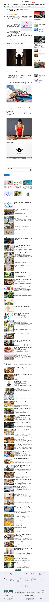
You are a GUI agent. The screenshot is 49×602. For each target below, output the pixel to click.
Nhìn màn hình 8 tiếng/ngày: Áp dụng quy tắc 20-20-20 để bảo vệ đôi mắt (23, 314)
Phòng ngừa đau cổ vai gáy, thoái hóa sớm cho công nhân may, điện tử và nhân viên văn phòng (22, 507)
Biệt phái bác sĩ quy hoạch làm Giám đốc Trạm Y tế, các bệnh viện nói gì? (42, 25)
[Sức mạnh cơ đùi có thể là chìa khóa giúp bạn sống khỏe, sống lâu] (9, 537)
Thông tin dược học (12, 581)
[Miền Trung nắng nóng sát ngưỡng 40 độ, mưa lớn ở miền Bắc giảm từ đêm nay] (9, 219)
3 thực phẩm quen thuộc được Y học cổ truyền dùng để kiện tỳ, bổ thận (42, 55)
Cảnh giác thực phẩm (33, 578)
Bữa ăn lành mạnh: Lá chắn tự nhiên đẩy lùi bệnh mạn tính (23, 375)
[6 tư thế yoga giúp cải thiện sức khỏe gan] (9, 461)
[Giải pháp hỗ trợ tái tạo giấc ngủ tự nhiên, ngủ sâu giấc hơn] (8, 182)
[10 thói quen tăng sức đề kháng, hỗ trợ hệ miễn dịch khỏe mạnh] (9, 255)
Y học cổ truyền (23, 4)
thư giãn (28, 112)
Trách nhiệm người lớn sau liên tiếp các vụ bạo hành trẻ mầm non (42, 80)
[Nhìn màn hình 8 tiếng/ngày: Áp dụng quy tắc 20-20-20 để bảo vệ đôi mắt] (9, 316)
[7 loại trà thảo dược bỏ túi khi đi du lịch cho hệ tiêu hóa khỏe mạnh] (18, 193)
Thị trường (41, 4)
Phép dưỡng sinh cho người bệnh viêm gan (22, 562)
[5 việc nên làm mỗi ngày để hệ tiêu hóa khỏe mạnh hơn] (9, 323)
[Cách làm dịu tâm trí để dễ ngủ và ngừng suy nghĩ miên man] (9, 268)
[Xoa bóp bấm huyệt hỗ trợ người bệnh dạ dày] (9, 309)
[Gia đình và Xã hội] (33, 2)
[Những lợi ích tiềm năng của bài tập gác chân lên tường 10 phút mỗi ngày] (9, 551)
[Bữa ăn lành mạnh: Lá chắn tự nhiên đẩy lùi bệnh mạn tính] (9, 377)
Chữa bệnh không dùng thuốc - (18, 247)
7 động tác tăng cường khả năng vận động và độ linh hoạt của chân (23, 382)
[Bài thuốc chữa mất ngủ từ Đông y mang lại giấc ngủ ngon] (18, 182)
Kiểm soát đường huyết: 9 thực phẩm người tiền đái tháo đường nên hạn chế (22, 368)
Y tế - (34, 20)
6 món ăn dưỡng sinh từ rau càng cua (21, 541)
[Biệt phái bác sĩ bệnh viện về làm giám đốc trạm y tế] (9, 205)
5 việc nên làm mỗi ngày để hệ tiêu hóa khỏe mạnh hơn (22, 321)
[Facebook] (42, 590)
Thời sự (8, 4)
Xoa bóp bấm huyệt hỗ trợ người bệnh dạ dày (22, 306)
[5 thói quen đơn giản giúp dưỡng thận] (9, 475)
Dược (20, 4)
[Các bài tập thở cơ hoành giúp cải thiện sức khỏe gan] (9, 261)
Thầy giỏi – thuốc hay (14, 6)
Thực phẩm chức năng (33, 579)
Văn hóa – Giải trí (41, 579)
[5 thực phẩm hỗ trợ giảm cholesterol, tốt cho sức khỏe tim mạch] (9, 350)
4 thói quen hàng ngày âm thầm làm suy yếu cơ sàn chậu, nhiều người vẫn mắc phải (22, 395)
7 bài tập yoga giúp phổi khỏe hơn (20, 493)
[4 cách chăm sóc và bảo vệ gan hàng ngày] (9, 302)
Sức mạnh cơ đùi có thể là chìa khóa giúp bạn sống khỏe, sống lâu (22, 535)
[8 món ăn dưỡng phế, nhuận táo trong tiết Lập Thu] (9, 482)
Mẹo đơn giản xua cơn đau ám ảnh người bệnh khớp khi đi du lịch (26, 29)
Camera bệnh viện (6, 584)
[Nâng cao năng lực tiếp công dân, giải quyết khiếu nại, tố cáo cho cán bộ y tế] (39, 14)
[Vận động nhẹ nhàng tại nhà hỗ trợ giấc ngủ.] (19, 128)
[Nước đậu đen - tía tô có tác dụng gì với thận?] (9, 411)
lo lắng (7, 42)
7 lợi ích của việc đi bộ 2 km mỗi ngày (21, 272)
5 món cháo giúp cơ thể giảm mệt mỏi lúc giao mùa (22, 280)
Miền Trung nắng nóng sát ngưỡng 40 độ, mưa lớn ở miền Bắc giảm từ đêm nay (23, 217)
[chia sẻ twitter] (5, 11)
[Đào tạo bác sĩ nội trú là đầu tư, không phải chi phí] (36, 75)
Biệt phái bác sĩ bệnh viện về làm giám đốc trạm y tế (23, 203)
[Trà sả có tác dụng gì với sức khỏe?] (9, 558)
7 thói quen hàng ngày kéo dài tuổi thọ (21, 514)
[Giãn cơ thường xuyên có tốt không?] (9, 502)
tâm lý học (8, 25)
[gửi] (30, 170)
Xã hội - (15, 218)
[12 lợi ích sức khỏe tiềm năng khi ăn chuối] (9, 523)
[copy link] (5, 13)
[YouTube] (43, 590)
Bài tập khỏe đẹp (27, 586)
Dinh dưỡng (29, 4)
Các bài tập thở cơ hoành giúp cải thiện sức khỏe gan (23, 259)
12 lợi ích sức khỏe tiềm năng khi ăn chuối (21, 520)
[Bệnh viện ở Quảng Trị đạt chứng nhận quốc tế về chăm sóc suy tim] (36, 29)
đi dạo (25, 112)
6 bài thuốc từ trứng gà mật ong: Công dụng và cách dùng (22, 223)
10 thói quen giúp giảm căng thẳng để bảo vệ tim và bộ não (23, 239)
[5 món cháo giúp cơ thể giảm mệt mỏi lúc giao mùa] (9, 282)
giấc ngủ (19, 25)
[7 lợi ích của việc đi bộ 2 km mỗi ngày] (9, 275)
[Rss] (44, 590)
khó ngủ (12, 19)
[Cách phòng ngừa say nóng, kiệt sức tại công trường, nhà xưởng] (9, 468)
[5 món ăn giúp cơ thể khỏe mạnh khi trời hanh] (9, 336)
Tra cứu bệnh (10, 4)
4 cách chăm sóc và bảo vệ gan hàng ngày (21, 299)
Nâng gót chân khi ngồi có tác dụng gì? (21, 354)
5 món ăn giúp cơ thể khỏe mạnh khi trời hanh (22, 333)
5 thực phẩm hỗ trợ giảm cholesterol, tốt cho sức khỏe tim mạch (23, 348)
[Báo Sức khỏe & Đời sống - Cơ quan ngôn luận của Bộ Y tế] (24, 1)
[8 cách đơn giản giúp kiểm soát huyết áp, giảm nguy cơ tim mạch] (9, 289)
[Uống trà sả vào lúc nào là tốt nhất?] (9, 404)
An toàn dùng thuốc (12, 580)
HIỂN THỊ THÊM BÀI (18, 569)
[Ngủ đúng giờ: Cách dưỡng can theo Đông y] (9, 425)
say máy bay (26, 41)
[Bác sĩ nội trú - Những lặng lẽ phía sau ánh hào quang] (9, 212)
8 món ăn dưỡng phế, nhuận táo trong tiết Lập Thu (23, 479)
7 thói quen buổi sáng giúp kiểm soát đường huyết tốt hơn (22, 416)
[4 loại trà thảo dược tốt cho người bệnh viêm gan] (9, 447)
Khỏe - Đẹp (32, 4)
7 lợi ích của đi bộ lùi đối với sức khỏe (21, 326)
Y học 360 (17, 4)
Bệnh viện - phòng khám (21, 6)
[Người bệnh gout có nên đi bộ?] (9, 489)
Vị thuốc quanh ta (26, 6)
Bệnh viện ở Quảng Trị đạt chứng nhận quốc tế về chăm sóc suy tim (42, 29)
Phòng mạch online (37, 4)
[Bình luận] (5, 17)
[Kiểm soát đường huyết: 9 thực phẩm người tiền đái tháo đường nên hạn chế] (9, 370)
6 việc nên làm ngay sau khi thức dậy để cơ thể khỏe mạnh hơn (22, 430)
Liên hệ (43, 592)
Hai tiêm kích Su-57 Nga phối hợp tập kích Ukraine (21, 230)
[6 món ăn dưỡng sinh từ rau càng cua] (9, 544)
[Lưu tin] (5, 15)
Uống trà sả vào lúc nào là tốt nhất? (20, 401)
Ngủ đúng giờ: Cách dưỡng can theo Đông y (22, 422)
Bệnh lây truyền (33, 584)
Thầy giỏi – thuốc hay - (17, 225)
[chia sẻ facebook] (5, 9)
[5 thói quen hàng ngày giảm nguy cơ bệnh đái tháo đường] (9, 248)
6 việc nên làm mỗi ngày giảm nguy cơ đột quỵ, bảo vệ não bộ (22, 452)
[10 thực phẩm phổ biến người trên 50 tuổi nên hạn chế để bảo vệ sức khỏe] (9, 440)
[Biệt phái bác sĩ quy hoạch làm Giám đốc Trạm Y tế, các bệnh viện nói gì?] (36, 25)
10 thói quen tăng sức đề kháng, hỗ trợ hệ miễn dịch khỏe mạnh (22, 253)
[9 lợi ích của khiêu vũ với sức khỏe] (9, 530)
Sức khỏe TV (14, 4)
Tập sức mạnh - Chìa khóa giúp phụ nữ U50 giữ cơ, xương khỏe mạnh (22, 341)
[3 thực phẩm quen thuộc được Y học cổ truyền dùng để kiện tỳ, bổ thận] (36, 55)
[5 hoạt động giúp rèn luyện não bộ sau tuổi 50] (9, 391)
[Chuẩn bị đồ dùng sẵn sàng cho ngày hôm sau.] (19, 93)
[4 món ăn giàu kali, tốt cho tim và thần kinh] (9, 295)
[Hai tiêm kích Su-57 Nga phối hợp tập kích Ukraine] (9, 232)
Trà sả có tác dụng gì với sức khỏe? (20, 555)
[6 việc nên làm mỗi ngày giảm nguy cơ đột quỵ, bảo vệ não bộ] (9, 454)
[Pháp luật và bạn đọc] (37, 2)
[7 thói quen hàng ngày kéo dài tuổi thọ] (9, 517)
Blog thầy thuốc (37, 60)
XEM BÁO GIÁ (31, 595)
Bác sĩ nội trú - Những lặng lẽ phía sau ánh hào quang (22, 210)
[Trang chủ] (4, 4)
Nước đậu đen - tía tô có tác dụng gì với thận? (22, 408)
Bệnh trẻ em (26, 579)
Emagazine (18, 581)
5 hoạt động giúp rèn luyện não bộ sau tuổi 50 (22, 388)
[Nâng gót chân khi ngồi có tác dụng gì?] (9, 357)
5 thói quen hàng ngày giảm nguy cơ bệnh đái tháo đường (22, 246)
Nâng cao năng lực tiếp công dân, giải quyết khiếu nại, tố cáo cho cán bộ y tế (39, 19)
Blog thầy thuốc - (16, 211)
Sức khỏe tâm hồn (27, 580)
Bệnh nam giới (26, 578)
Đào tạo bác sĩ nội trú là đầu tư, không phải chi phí (42, 75)
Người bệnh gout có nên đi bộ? (19, 486)
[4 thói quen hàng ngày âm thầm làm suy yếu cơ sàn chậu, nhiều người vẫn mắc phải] (9, 397)
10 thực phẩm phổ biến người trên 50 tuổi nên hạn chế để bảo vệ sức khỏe (23, 438)
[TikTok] (41, 590)
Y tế (5, 4)
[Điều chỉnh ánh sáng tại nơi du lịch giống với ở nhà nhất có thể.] (19, 57)
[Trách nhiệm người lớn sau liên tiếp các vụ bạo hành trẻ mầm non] (36, 80)
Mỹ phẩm (26, 584)
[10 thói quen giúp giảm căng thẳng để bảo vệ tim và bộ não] (9, 241)
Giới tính (26, 4)
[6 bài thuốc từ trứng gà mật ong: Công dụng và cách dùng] (9, 225)
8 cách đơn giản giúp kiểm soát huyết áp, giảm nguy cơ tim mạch (22, 287)
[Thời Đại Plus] (40, 2)
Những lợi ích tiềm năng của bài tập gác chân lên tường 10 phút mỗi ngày (23, 549)
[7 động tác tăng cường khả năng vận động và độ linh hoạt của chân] (9, 384)
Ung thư (26, 581)
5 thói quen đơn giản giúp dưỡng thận (21, 472)
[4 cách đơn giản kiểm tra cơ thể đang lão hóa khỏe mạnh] (9, 363)
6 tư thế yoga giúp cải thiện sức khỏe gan (21, 458)
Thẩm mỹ (26, 585)
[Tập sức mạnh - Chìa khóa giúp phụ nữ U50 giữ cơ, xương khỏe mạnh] (9, 343)
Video (17, 582)
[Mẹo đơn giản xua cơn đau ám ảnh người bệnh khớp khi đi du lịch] (8, 193)
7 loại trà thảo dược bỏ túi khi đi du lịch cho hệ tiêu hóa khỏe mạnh (18, 198)
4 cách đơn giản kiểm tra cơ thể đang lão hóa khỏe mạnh (22, 361)
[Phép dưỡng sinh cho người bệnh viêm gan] (9, 565)
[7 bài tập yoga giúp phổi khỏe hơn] (9, 496)
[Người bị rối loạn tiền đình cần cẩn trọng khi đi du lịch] (27, 193)
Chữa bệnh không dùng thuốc (32, 6)
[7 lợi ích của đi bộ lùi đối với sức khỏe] (9, 329)
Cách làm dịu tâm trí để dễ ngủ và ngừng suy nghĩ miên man (23, 266)
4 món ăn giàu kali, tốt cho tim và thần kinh (22, 292)
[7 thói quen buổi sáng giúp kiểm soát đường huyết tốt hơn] (9, 418)
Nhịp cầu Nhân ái (41, 578)
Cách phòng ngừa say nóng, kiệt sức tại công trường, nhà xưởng (22, 466)
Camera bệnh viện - (41, 31)
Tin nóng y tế (5, 579)
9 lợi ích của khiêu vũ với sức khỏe (20, 527)
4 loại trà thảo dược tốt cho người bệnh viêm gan (23, 444)
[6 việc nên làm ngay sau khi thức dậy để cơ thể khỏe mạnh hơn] (9, 432)
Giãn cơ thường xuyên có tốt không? (20, 499)
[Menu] (43, 4)
